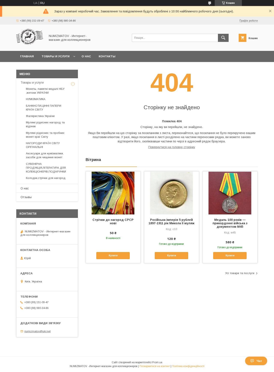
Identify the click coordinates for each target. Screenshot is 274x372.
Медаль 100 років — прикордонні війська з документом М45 (230, 223)
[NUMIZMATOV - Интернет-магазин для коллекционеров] (30, 45)
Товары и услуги (56, 56)
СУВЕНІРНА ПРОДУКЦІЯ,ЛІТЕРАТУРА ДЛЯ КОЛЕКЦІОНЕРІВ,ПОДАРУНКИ (46, 167)
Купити (113, 255)
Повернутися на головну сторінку (171, 147)
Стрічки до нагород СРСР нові (113, 221)
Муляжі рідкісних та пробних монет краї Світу (45, 134)
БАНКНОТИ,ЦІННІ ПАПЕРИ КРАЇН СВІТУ (43, 107)
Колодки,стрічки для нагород (46, 178)
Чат (259, 361)
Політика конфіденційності (188, 366)
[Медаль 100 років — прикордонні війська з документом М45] (230, 192)
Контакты (107, 56)
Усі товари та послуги (239, 273)
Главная (27, 56)
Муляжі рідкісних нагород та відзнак (45, 124)
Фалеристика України (40, 116)
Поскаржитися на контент (154, 366)
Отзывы (26, 197)
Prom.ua (157, 362)
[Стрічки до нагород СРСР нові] (113, 192)
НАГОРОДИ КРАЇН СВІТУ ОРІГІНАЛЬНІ (43, 145)
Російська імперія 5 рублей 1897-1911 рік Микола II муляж (171, 221)
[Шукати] (223, 38)
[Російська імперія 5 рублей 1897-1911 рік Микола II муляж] (171, 192)
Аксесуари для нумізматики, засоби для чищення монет (45, 155)
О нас (86, 56)
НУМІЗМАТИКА (35, 99)
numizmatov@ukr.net (37, 331)
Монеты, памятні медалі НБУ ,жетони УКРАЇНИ (45, 90)
